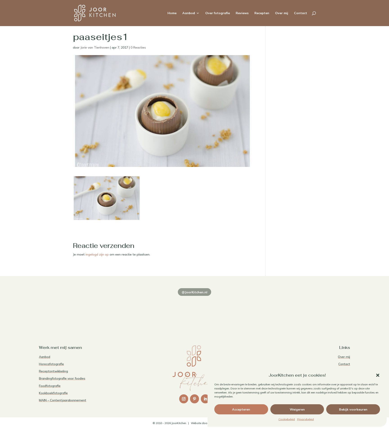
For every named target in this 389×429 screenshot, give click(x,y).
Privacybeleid (305, 419)
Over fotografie (217, 13)
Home (171, 13)
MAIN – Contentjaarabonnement (62, 400)
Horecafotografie (51, 364)
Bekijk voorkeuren (353, 409)
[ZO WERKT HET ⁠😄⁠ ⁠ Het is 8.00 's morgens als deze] (194, 311)
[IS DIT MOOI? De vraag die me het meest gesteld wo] (69, 311)
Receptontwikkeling (53, 371)
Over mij (281, 13)
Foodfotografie (50, 386)
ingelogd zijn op (97, 254)
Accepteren (241, 409)
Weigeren (297, 409)
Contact (300, 13)
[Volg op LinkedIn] (205, 398)
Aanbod (188, 13)
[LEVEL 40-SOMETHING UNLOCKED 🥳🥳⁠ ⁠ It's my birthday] (132, 311)
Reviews (242, 13)
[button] (377, 375)
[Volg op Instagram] (183, 398)
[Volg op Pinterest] (194, 398)
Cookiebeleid (286, 419)
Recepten (261, 13)
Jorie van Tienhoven (94, 47)
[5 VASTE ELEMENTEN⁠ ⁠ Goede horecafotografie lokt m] (320, 311)
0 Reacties (138, 47)
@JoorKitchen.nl (194, 292)
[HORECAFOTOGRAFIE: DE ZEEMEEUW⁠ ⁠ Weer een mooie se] (257, 311)
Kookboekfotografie (53, 393)
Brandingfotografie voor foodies (62, 378)
